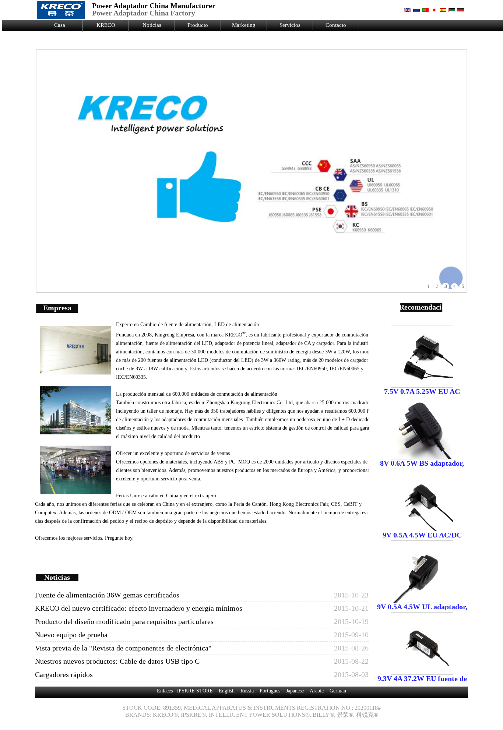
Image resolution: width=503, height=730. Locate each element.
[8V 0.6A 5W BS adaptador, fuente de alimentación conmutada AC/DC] (422, 456)
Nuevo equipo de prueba (71, 635)
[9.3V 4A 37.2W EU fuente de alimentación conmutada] (422, 672)
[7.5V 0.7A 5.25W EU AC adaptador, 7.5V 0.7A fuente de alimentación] (422, 385)
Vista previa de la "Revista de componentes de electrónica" (123, 648)
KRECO (105, 25)
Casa (59, 25)
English (227, 691)
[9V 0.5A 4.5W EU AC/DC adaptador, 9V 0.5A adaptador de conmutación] (422, 528)
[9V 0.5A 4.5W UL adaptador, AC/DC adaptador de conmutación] (422, 600)
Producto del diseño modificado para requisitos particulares (124, 621)
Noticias (152, 25)
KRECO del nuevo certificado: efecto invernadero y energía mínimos (138, 608)
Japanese (295, 691)
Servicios (289, 25)
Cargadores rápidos (64, 674)
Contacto (336, 25)
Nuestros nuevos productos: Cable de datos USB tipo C (117, 661)
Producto (197, 25)
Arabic (317, 691)
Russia (247, 691)
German (338, 691)
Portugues (270, 691)
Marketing (244, 25)
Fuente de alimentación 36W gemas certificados (107, 595)
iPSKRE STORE (195, 691)
